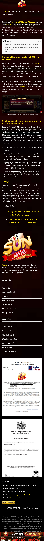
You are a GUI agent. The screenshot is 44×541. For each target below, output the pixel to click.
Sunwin (9, 25)
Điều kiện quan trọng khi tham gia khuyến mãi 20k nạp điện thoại (21, 48)
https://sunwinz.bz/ (15, 498)
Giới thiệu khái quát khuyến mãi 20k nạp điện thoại (21, 44)
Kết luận (8, 52)
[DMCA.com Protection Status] (8, 502)
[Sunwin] (22, 3)
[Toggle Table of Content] (38, 41)
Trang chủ (5, 11)
